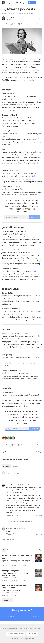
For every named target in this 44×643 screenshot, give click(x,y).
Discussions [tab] (17, 550)
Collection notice (35, 629)
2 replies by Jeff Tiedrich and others (20, 521)
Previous (8, 452)
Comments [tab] (6, 466)
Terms (26, 629)
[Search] (40, 550)
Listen (39, 18)
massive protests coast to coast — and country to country (15, 574)
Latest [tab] (9, 550)
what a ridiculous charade (11, 590)
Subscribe (32, 3)
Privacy (20, 629)
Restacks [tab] (15, 466)
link (11, 99)
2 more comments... (8, 540)
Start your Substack (17, 634)
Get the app (32, 634)
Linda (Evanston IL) (13, 485)
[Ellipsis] (41, 484)
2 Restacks (25, 438)
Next (37, 452)
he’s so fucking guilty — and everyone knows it (14, 586)
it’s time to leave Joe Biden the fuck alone (17, 557)
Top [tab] (4, 550)
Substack (12, 639)
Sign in (39, 3)
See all (5, 600)
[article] (22, 560)
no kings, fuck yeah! (10, 571)
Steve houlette (11, 528)
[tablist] (10, 466)
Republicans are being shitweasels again (16, 561)
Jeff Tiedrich (11, 17)
